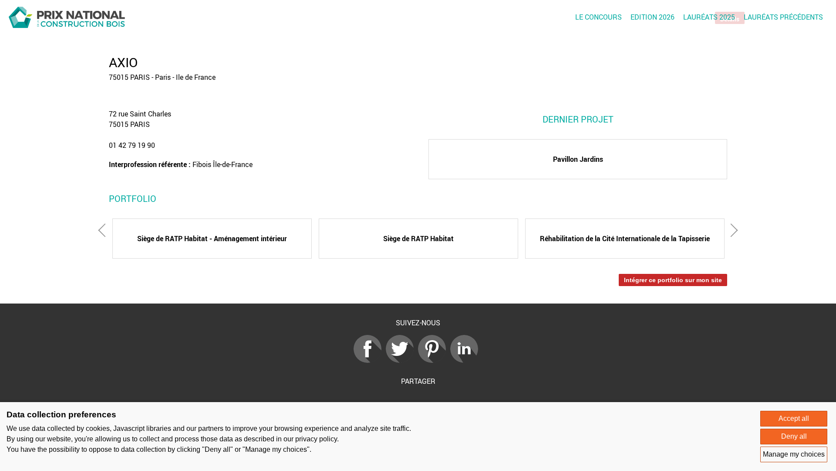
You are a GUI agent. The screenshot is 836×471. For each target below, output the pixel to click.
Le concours (598, 17)
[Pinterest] (434, 360)
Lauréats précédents (783, 17)
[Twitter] (402, 360)
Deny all (794, 436)
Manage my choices (794, 454)
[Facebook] (370, 360)
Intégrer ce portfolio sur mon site (673, 279)
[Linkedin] (466, 360)
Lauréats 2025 (709, 17)
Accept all (794, 418)
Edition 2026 (652, 17)
